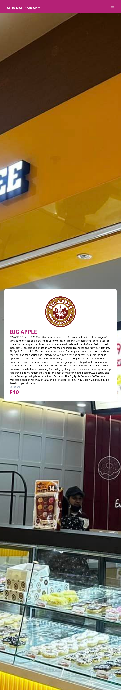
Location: (15, 387)
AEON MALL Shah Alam (23, 8)
